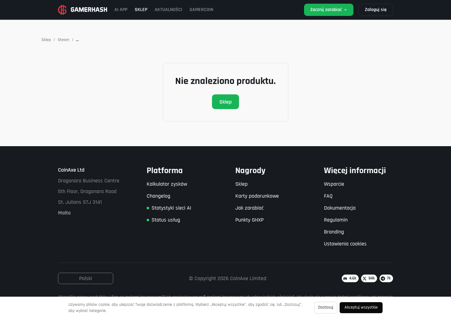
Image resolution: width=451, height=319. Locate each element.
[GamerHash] (82, 10)
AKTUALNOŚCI (168, 9)
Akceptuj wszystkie (361, 307)
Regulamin (336, 219)
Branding (334, 231)
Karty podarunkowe (257, 195)
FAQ (328, 195)
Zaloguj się (376, 9)
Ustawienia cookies (345, 243)
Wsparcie (334, 184)
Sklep (46, 40)
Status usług (166, 219)
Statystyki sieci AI (171, 207)
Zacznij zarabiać (326, 9)
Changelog (158, 195)
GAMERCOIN (201, 9)
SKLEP (141, 9)
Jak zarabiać (249, 207)
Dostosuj (325, 307)
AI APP (120, 9)
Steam (63, 40)
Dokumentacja (340, 207)
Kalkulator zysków (167, 184)
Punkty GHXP (249, 219)
